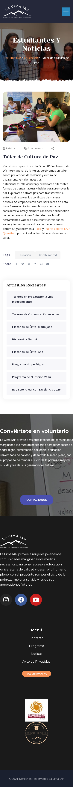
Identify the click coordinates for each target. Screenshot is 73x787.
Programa (36, 646)
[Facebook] (21, 600)
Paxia (38, 229)
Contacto (36, 638)
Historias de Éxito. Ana (27, 352)
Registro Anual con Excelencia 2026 (36, 389)
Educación (25, 255)
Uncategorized (48, 255)
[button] (66, 11)
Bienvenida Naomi (24, 339)
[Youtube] (36, 600)
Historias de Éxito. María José (32, 327)
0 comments (35, 148)
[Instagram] (6, 600)
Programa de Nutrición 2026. (32, 377)
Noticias (36, 654)
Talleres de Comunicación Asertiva (36, 314)
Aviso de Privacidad (36, 661)
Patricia (10, 148)
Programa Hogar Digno (28, 364)
